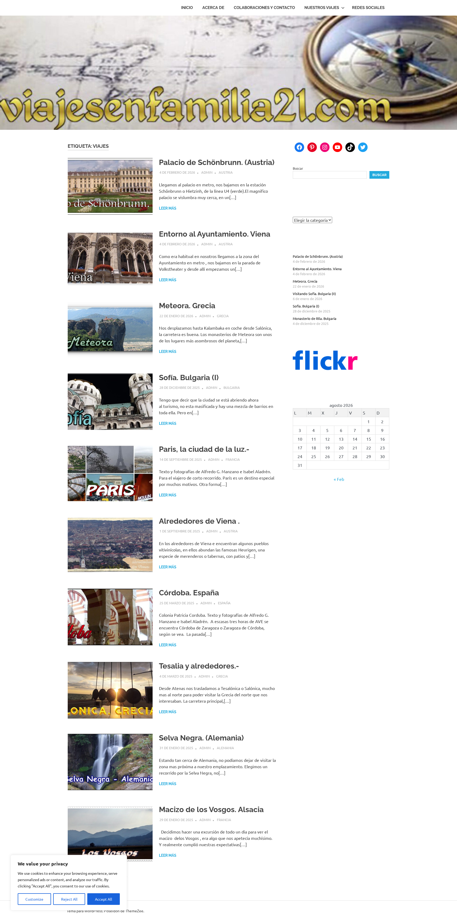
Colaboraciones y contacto (264, 7)
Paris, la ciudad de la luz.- (204, 449)
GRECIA (223, 316)
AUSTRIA (226, 172)
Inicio (187, 7)
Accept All (103, 899)
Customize (34, 899)
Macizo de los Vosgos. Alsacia (211, 809)
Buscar (298, 168)
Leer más (167, 208)
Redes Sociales (368, 7)
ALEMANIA (225, 747)
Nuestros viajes (321, 7)
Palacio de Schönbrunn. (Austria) (217, 162)
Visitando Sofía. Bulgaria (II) (314, 293)
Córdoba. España (189, 592)
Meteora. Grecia (187, 305)
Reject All (69, 899)
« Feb (339, 479)
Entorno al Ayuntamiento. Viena (214, 234)
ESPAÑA (224, 603)
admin (206, 172)
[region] (69, 882)
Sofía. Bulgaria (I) (189, 377)
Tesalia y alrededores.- (199, 666)
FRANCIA (233, 459)
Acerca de (213, 7)
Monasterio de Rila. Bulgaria (314, 318)
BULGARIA (231, 387)
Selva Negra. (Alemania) (201, 738)
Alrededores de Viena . (199, 521)
